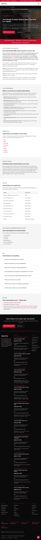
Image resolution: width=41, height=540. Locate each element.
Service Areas (34, 510)
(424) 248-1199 (17, 356)
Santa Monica (6, 6)
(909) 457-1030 (17, 440)
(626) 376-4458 (18, 389)
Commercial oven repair (25, 307)
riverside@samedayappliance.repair (20, 462)
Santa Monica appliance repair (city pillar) (12, 302)
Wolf (19, 57)
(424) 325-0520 (18, 372)
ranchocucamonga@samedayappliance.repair (22, 446)
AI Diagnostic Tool (35, 514)
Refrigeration (16, 514)
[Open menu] (39, 4)
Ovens (15, 510)
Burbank (25, 306)
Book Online (19, 32)
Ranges (15, 512)
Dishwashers (16, 505)
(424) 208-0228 (18, 406)
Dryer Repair (3, 508)
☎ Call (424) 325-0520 (9, 32)
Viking (5, 148)
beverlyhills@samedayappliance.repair (20, 362)
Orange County (34, 339)
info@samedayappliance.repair (19, 378)
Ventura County (34, 348)
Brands (33, 512)
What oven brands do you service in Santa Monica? (15, 263)
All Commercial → (17, 515)
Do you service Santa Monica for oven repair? (14, 259)
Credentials (34, 505)
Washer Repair (3, 507)
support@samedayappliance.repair (20, 346)
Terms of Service (10, 537)
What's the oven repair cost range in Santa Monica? (15, 267)
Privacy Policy (3, 537)
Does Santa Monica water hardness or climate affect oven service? (19, 271)
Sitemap (15, 537)
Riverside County (35, 340)
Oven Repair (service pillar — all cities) (11, 304)
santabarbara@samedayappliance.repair (21, 479)
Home (2, 6)
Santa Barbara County (36, 347)
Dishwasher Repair (4, 512)
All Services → (3, 514)
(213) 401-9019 (17, 422)
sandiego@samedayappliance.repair (20, 496)
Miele (7, 77)
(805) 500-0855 (18, 473)
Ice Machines (16, 508)
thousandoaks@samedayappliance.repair (21, 412)
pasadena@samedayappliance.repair (20, 395)
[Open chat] (38, 537)
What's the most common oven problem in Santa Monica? (17, 283)
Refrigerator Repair (4, 505)
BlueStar (5, 150)
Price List (33, 508)
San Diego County (35, 345)
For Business (34, 507)
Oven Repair (3, 510)
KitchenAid (6, 145)
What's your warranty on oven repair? (13, 279)
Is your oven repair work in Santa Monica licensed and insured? (18, 275)
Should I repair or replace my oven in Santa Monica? (16, 287)
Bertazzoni (6, 152)
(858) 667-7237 (17, 489)
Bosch (5, 146)
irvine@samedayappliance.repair (19, 429)
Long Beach (29, 306)
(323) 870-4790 (18, 341)
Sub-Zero (28, 64)
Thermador (6, 143)
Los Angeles (13, 56)
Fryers (15, 507)
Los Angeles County (35, 337)
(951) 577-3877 (17, 456)
